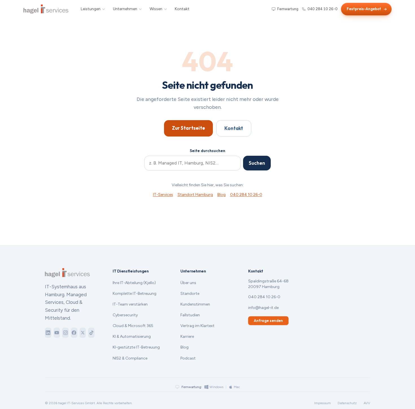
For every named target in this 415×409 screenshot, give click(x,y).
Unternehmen (125, 9)
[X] (83, 333)
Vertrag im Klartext (197, 325)
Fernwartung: (192, 387)
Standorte (189, 293)
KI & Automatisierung (132, 336)
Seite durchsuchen (207, 150)
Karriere (187, 336)
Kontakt (182, 9)
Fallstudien (190, 315)
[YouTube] (57, 333)
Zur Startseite (188, 128)
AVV (367, 403)
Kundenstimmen (195, 304)
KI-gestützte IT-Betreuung (136, 347)
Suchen (257, 163)
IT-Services (163, 194)
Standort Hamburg (195, 194)
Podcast (188, 358)
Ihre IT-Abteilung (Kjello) (134, 282)
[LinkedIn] (48, 333)
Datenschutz (347, 403)
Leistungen (91, 9)
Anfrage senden (268, 320)
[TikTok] (91, 333)
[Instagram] (65, 333)
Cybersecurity (125, 315)
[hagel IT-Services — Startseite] (45, 9)
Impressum (322, 403)
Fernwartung (287, 9)
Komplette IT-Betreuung (134, 293)
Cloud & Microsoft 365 (133, 325)
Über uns (188, 282)
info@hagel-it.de (263, 307)
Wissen (156, 9)
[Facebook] (74, 333)
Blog (221, 194)
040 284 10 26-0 (322, 9)
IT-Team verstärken (130, 304)
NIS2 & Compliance (130, 358)
